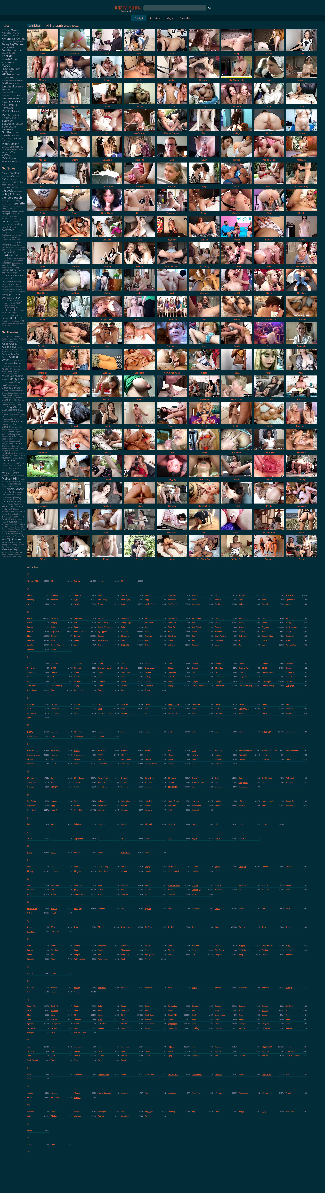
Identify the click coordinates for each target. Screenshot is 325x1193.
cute (14, 224)
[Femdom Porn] (269, 557)
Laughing (172, 867)
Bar (75, 623)
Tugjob (53, 1060)
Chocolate (219, 668)
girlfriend (5, 249)
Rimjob (218, 987)
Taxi (193, 1047)
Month (59, 25)
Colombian (172, 677)
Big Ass (265, 627)
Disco (194, 709)
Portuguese (149, 955)
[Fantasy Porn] (269, 238)
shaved (5, 307)
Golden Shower (198, 782)
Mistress (218, 890)
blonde (6, 197)
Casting (195, 663)
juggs (4, 265)
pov (4, 297)
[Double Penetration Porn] (301, 264)
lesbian (5, 270)
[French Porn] (107, 105)
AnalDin (20, 39)
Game (53, 778)
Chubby (265, 668)
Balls (287, 618)
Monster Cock (79, 894)
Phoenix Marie (9, 501)
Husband (195, 810)
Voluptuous (55, 1097)
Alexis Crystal (9, 343)
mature (21, 275)
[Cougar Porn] (204, 185)
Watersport (102, 1112)
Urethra (30, 1079)
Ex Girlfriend (290, 732)
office (16, 287)
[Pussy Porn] (139, 398)
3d (52, 581)
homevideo (12, 258)
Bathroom (172, 623)
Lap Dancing (103, 867)
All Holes (242, 595)
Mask (100, 885)
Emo (123, 732)
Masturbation (174, 885)
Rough (289, 987)
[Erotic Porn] (107, 78)
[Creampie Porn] (301, 344)
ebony (20, 232)
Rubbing (54, 992)
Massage (124, 885)
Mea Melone (19, 476)
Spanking (195, 1019)
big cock (7, 190)
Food (194, 759)
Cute (123, 690)
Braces (265, 640)
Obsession (17, 497)
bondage (5, 201)
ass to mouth (12, 179)
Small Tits (172, 1015)
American (54, 600)
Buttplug (30, 649)
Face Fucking (32, 750)
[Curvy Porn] (269, 51)
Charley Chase (14, 402)
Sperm (241, 1019)
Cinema (54, 672)
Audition (242, 604)
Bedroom (78, 627)
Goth (264, 782)
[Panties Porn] (236, 531)
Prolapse (289, 955)
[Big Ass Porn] (139, 78)
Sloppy (100, 1015)
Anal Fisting (102, 600)
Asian (100, 604)
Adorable (77, 595)
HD (240, 801)
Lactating (78, 867)
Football (218, 759)
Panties (77, 946)
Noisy (170, 908)
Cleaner (148, 672)
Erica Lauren (10, 417)
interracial (6, 263)
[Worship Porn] (301, 477)
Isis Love (15, 427)
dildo (16, 227)
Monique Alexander (10, 486)
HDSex (6, 74)
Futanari (218, 764)
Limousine (55, 871)
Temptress (16, 542)
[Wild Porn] (42, 477)
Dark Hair (125, 704)
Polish (53, 955)
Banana (30, 623)
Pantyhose (102, 946)
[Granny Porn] (301, 131)
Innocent (101, 824)
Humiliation (102, 810)
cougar (15, 211)
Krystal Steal (8, 458)
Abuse (29, 595)
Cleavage (172, 672)
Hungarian (149, 810)
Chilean (171, 668)
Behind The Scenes (105, 627)
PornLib (15, 115)
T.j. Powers (14, 539)
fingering (6, 245)
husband (13, 261)
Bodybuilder (243, 636)
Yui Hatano (16, 557)
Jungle (241, 838)
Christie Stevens (9, 404)
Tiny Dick (265, 1051)
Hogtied (124, 805)
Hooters (218, 805)
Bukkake (171, 645)
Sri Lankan (102, 1024)
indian (20, 261)
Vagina (77, 1093)
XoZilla (5, 152)
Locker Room (103, 871)
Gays (170, 18)
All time (50, 25)
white (22, 323)
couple (21, 211)
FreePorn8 (8, 62)
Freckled (30, 764)
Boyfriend (219, 640)
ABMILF (6, 35)
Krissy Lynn (7, 455)
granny (12, 250)
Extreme (101, 736)
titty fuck (15, 321)
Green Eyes (102, 787)
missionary (7, 281)
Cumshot (290, 686)
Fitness (77, 759)
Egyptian (54, 732)
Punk (123, 959)
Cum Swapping (268, 686)
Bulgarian (195, 645)
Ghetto (194, 778)
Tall (99, 1047)
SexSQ (19, 124)
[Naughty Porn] (172, 424)
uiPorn (17, 138)
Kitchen (77, 852)
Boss (123, 640)
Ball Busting (172, 618)
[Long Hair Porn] (139, 371)
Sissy (217, 1010)
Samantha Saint (14, 514)
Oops (194, 927)
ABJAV (16, 33)
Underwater (149, 1074)
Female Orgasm (33, 755)
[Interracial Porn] (204, 291)
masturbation (9, 275)
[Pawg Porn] (139, 238)
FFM (146, 755)
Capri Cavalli (7, 395)
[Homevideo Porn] (75, 264)
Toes (29, 1056)
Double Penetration (105, 713)
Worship (101, 1116)
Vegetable (172, 1093)
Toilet (53, 1056)
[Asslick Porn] (107, 451)
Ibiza (29, 824)
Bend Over (172, 627)
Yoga (53, 1144)
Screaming (172, 1006)
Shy (193, 1010)
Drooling (218, 713)
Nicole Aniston (9, 492)
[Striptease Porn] (301, 398)
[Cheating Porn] (301, 291)
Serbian (265, 1006)
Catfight (218, 663)
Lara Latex (19, 458)
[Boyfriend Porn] (172, 238)
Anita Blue (12, 366)
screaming (13, 305)
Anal (76, 599)
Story (217, 1024)
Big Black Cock (291, 627)
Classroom (125, 672)
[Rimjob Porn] (236, 158)
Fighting (195, 755)
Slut (123, 1015)
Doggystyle (244, 709)
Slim (76, 1015)
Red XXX (6, 506)
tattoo (5, 318)
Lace (53, 867)
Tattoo (171, 1047)
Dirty (146, 709)
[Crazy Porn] (172, 105)
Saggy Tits (31, 1006)
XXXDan (6, 155)
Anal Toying (125, 600)
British (100, 645)
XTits (12, 152)
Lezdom (265, 867)
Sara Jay (7, 516)
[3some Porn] (236, 238)
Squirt (76, 1024)
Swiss (53, 1033)
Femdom (54, 755)
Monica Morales (14, 484)
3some (5, 173)
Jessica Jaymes (9, 439)
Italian (264, 824)
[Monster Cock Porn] (172, 264)
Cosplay (77, 681)
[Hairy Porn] (204, 51)
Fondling (171, 759)
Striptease (31, 1028)
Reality (77, 987)
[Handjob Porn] (139, 185)
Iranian (194, 824)
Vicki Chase (6, 557)
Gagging (31, 778)
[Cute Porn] (139, 344)
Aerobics (124, 595)
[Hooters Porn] (42, 131)
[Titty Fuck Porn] (139, 318)
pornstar (14, 294)
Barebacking (103, 623)
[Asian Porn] (139, 51)
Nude (217, 908)
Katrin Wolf (13, 451)
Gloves (124, 782)
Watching (78, 1112)
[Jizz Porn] (42, 531)
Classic (100, 672)
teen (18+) (15, 317)
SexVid (12, 126)
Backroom (78, 618)
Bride (76, 645)
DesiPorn (7, 50)
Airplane (195, 595)
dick (11, 227)
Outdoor (31, 931)
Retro (123, 987)
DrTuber (18, 50)
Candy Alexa (19, 393)
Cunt (53, 690)
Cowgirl (218, 681)
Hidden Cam (291, 801)
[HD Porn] (42, 238)
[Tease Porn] (204, 318)
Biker (147, 632)
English (171, 732)
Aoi (19, 366)
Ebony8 (5, 53)
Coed (100, 677)
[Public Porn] (42, 211)
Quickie (54, 973)
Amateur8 (8, 38)
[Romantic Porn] (107, 398)
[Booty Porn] (269, 131)
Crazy (241, 681)
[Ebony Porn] (236, 318)
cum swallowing (14, 219)
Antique (218, 600)
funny (19, 245)
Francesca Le (7, 419)
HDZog (5, 78)
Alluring (265, 595)
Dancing (54, 704)
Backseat (101, 618)
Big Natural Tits (80, 632)
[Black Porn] (236, 185)
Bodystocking (267, 636)
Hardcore (196, 801)
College (148, 677)
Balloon (265, 618)
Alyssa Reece (12, 352)
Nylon (29, 913)
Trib (216, 1056)
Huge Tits (78, 810)
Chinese (195, 668)
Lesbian (242, 867)
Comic (194, 677)
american (5, 176)
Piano (147, 950)
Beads (264, 623)
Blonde (77, 636)
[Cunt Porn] (204, 344)
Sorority (124, 1019)
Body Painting (220, 636)
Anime (194, 600)
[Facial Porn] (75, 531)
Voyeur (77, 1097)
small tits (6, 310)
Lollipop (124, 871)
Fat (169, 750)
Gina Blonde (16, 421)
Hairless (54, 801)
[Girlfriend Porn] (301, 318)
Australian (266, 604)
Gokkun (171, 782)
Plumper (289, 950)
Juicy (217, 838)
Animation (172, 600)
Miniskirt (148, 890)
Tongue (77, 1056)
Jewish (147, 838)
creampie (15, 213)
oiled (22, 287)
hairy (4, 252)
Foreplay (265, 759)
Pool (99, 955)
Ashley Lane (12, 374)
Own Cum (55, 931)
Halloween (102, 801)
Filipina (218, 755)
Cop (28, 681)
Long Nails (196, 871)
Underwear (173, 1074)
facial (14, 237)
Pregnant (218, 955)
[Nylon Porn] (139, 105)
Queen (30, 973)
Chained (77, 668)
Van (146, 1093)
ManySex (6, 89)
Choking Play (244, 668)
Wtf (146, 1116)
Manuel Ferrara (10, 473)
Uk (52, 1074)
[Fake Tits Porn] (269, 424)
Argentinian (290, 600)
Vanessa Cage (8, 552)
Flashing (101, 759)
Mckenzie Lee (7, 476)
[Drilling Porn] (75, 158)
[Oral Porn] (139, 531)
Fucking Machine (151, 764)
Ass (123, 604)
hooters (22, 258)
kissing (15, 265)
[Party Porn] (269, 344)
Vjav (22, 147)
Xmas (29, 1130)
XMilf (21, 150)
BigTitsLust (17, 44)
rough (18, 303)
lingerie (21, 270)
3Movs (15, 30)
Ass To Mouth (150, 604)
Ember (16, 414)
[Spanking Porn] (107, 158)
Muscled (171, 894)
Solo (100, 1019)
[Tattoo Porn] (204, 531)
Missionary (196, 890)
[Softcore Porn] (139, 424)
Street (288, 1024)
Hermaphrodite (268, 801)
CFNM (53, 668)
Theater (77, 1051)
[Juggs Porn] (107, 344)
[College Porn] (236, 131)
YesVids (16, 161)
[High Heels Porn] (42, 291)
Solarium (77, 1019)
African (147, 595)
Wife (264, 1111)
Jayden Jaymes (13, 434)
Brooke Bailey (7, 393)
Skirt (287, 1010)
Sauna (123, 1006)
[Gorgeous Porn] (42, 504)
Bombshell (290, 636)
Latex (123, 867)
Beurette (218, 627)
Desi (287, 704)
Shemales (185, 18)
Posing (171, 955)
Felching (218, 750)
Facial (76, 750)
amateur (15, 173)
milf (11, 278)
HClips (5, 71)
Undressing (197, 1074)
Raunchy (30, 987)
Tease (241, 1047)
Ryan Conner (14, 512)
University (242, 1074)
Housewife (290, 805)
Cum (170, 686)
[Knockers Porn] (301, 78)
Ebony (30, 732)
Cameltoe (54, 663)
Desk (29, 709)
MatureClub (9, 92)
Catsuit (241, 663)
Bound (170, 640)
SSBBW (124, 1024)
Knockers (125, 852)
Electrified (78, 732)
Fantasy (124, 750)
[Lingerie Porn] (107, 424)
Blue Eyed (172, 636)
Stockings (172, 1024)
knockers (5, 268)
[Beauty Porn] (139, 264)
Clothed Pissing (268, 672)
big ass (6, 187)
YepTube (6, 161)
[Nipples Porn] (75, 105)
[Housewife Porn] (204, 78)
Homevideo (196, 805)
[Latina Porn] (107, 531)
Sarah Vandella (9, 519)
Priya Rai (21, 502)
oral (7, 289)
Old (99, 927)
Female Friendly (292, 750)
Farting (147, 750)
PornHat (7, 111)
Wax (123, 1112)
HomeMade (8, 80)
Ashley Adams (8, 371)
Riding (194, 987)
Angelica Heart (16, 361)
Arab (264, 600)
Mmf (240, 890)
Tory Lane (15, 547)
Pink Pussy (219, 950)
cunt (3, 224)
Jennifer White (16, 436)
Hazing (218, 801)
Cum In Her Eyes (198, 686)
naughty (5, 287)
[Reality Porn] (139, 211)
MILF (76, 890)
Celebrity (289, 663)
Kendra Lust (7, 453)
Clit (216, 672)
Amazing (30, 600)
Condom (265, 677)
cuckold (5, 216)
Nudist (241, 908)
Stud (76, 1028)
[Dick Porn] (139, 451)
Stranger (242, 1024)
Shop (100, 1010)
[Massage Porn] (301, 158)
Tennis (288, 1047)
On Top (171, 927)
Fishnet (30, 759)
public (9, 298)
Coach (76, 677)
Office (53, 927)
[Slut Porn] (139, 477)
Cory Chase (14, 407)
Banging (54, 623)
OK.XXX (15, 101)
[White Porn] (75, 477)
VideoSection (10, 144)
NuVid (5, 102)
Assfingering (173, 604)
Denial (241, 704)
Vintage (265, 1093)
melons (5, 279)
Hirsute (77, 805)
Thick (100, 1051)
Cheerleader (150, 668)
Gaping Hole (103, 778)
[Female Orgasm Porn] (172, 131)
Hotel (264, 805)
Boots (53, 640)
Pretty (241, 955)
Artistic (76, 604)
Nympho (54, 913)
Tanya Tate (6, 542)
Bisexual (242, 632)
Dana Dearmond (9, 410)
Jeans (100, 838)
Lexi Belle (6, 463)
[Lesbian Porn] (139, 291)
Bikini (170, 632)
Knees (100, 852)
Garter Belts (149, 778)
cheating (12, 206)
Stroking (54, 1028)
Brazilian (30, 645)
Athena (5, 376)
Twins (123, 1060)
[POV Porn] (42, 185)
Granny (54, 787)
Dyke (29, 718)
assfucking (6, 182)
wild (8, 326)
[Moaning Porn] (107, 557)
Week (67, 25)
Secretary (195, 1006)
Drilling (194, 713)
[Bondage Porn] (172, 78)
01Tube (6, 30)
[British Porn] (269, 264)
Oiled (76, 927)
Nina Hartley (7, 497)
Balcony (148, 618)
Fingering (243, 755)
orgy (20, 289)
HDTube (16, 75)
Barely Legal (126, 623)
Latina (147, 867)
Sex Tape (289, 1006)
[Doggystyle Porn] (172, 211)
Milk (122, 890)
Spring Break (56, 1024)
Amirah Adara (8, 354)
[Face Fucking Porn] (301, 185)
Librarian (289, 867)
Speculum (219, 1019)
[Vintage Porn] (269, 371)
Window (54, 1116)
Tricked (265, 1056)
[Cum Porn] (172, 451)
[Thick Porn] (204, 451)
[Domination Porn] (172, 344)
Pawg (217, 946)
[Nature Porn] (172, 557)
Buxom (53, 649)
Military (100, 890)
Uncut (123, 1074)
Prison (264, 955)
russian (5, 305)
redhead (12, 300)
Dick (100, 709)
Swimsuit (289, 1028)
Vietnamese (243, 1093)
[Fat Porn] (204, 105)
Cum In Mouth (220, 686)
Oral (217, 927)
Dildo (123, 709)
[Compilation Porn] (107, 185)
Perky (288, 946)
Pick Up (171, 950)
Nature (54, 908)
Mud (146, 894)
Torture (124, 1056)
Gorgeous (243, 782)
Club (52, 677)
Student (101, 1028)
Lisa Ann (17, 465)
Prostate (30, 959)
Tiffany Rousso (18, 545)
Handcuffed (125, 801)
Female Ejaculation (269, 750)
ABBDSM (7, 33)
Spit (263, 1019)
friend (14, 245)
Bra (240, 640)
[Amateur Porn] (75, 131)
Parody (147, 946)
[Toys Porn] (172, 51)
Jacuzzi (30, 838)
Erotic (194, 732)
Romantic (266, 987)
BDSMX (19, 42)
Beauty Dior (16, 379)
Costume (101, 681)
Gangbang (79, 778)
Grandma (289, 782)
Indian (53, 824)
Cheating (124, 668)
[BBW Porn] (42, 51)
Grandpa (30, 787)
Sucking (195, 1028)
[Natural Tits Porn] (236, 398)
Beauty (288, 623)
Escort (217, 732)
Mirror (170, 890)
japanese (16, 263)
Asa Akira (21, 369)
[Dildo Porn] (269, 211)
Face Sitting (55, 750)
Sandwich (54, 1006)
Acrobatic (54, 595)
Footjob (242, 759)
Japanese (78, 838)
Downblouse (126, 713)
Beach (241, 623)
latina (12, 267)
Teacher (218, 1047)
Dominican (55, 713)
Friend (76, 764)
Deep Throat (173, 704)
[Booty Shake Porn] (269, 451)
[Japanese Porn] (75, 344)
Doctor (217, 709)
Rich (170, 987)
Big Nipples (102, 632)
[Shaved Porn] (107, 477)
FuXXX (6, 65)
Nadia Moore (15, 489)
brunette (19, 203)
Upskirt (288, 1074)
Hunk (170, 810)
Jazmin (5, 436)
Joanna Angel (14, 441)
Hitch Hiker (102, 805)
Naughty (78, 908)
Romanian (243, 987)
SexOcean (8, 123)
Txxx (4, 138)
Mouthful (124, 894)
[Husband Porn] (75, 557)
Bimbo (194, 632)
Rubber (30, 992)
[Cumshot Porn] (42, 105)
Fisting (53, 759)
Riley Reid (7, 509)
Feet (194, 750)
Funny (170, 764)
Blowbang (125, 636)
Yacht (29, 1144)
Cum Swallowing (245, 686)
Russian (77, 992)
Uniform (218, 1074)
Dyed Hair (290, 713)
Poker (29, 955)
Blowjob (148, 636)
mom (4, 284)
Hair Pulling (31, 801)
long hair (5, 272)
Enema (147, 732)
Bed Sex (54, 627)
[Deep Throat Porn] (107, 211)
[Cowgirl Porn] (301, 531)
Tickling (195, 1051)
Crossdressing (56, 686)
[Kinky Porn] (236, 51)
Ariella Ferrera (8, 369)
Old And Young (127, 927)
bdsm (4, 185)
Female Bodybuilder (247, 750)
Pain (29, 946)
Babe (29, 618)
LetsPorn (19, 86)
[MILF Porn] (301, 371)
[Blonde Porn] (236, 344)
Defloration (196, 704)
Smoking (195, 1015)
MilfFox (19, 98)
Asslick (218, 604)
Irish (216, 824)
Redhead (102, 987)
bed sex (18, 185)
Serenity (13, 524)
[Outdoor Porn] (42, 318)
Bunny (217, 645)
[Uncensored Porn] (269, 531)
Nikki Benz (16, 495)
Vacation (30, 1093)
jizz (22, 263)
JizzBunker (8, 83)
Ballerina (242, 618)
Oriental (289, 927)
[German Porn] (172, 504)
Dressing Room (174, 713)
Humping (124, 810)
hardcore (8, 255)
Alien (217, 595)
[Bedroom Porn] (75, 451)
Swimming (266, 1028)
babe (15, 182)
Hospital (242, 805)
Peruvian (54, 950)
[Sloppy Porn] (204, 211)
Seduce (218, 1006)
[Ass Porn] (172, 398)
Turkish (77, 1060)
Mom (29, 894)
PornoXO (6, 117)
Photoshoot (125, 950)
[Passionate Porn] (301, 424)
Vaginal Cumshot (104, 1093)
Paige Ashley (7, 499)
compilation (6, 211)
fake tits (21, 237)
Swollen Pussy (80, 1033)
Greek (76, 787)
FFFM (123, 755)
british (10, 204)
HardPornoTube (11, 68)
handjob (11, 252)
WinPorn (6, 149)
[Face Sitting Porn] (204, 477)
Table (29, 1047)
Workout (77, 1116)
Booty (76, 640)
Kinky (29, 852)
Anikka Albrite (7, 364)
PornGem (7, 107)
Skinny (265, 1010)
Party (170, 946)
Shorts (147, 1010)
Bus (240, 645)
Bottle (147, 640)
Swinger (30, 1033)
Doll (263, 709)
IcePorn (19, 80)
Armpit (29, 604)
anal (12, 176)
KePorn (18, 83)
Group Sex (173, 787)
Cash (170, 663)
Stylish (147, 1028)
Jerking (124, 838)
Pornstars (155, 18)
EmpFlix (12, 53)
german (22, 247)
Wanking (54, 1112)
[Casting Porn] (301, 238)
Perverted (78, 950)
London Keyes (8, 468)
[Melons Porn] (42, 158)
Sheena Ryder (14, 529)
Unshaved (266, 1074)
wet (17, 323)
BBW (194, 623)
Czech (147, 690)
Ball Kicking (196, 618)
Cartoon (148, 663)
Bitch (264, 632)
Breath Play (55, 645)
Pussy (147, 959)
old (3, 289)
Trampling (196, 1056)
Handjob (148, 801)
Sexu (5, 126)
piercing (5, 295)
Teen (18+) (267, 1047)
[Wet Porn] (172, 291)
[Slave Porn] (269, 291)
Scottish (148, 1006)
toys (22, 321)
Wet (193, 1111)
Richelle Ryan (17, 506)
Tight (240, 1051)
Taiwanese (78, 1047)
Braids (288, 640)
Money (53, 894)
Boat (193, 636)
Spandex (148, 1019)
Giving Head (32, 782)
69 (122, 581)
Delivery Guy (220, 704)
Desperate (55, 709)
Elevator (101, 732)
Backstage (125, 618)
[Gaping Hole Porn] (107, 318)
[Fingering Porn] (42, 371)
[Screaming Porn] (172, 531)
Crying (76, 686)
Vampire (124, 1093)
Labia (29, 867)
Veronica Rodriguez (15, 554)
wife (4, 326)
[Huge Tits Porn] (139, 158)
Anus (241, 600)
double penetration (9, 232)
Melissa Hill (9, 478)
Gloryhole (101, 782)
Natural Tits (32, 908)
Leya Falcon (7, 466)
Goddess (148, 782)
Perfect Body (267, 946)
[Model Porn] (236, 477)
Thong (147, 1051)
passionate (20, 292)
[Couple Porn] (75, 211)
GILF (217, 778)
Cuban (100, 686)
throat (4, 321)
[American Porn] (75, 78)
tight (9, 321)
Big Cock (55, 631)
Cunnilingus (32, 690)
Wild (29, 1116)
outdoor (5, 291)
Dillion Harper (7, 415)
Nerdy (123, 908)
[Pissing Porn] (107, 264)
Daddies (30, 704)
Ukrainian (78, 1074)
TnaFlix (6, 135)
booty (12, 200)
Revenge (148, 987)
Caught (265, 663)
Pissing (265, 950)
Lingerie (77, 871)
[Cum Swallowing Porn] (172, 371)
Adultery (101, 595)
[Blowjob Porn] (75, 424)
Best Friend (196, 627)
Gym (193, 787)
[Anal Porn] (42, 424)
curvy (9, 224)
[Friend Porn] (269, 185)
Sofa (29, 1019)
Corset (53, 681)
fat (10, 240)
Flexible (148, 759)
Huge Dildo (55, 810)
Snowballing (220, 1015)
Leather (195, 867)
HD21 (12, 71)
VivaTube (14, 147)
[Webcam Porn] (107, 371)
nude (11, 286)
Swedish (242, 1028)
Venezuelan (196, 1093)
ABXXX (14, 35)
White (241, 1111)
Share (29, 1010)
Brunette (125, 645)
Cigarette (31, 672)
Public (53, 959)
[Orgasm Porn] (75, 238)
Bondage (30, 640)
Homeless (172, 805)
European (266, 732)
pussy (17, 297)
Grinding (124, 787)
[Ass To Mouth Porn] (269, 158)
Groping (148, 787)
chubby (19, 206)
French (53, 764)
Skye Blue (12, 531)
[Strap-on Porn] (236, 264)
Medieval (242, 885)
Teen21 (17, 132)
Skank (241, 1010)
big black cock (18, 188)
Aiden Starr (13, 339)
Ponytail (77, 955)
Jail (52, 838)
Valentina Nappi (10, 549)
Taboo (53, 1047)
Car (122, 663)
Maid (29, 885)
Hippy (53, 805)
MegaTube (8, 98)
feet (13, 240)
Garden (124, 778)
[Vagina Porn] (269, 477)
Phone (100, 950)
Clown (29, 677)
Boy (193, 640)
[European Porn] (236, 451)
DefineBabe (8, 47)
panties (12, 292)
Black (29, 636)
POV (194, 954)
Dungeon (242, 713)
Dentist (265, 704)
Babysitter (55, 618)
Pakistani (54, 946)
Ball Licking (219, 618)
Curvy (100, 690)
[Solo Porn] (172, 158)
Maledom (78, 885)
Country (171, 681)
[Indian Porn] (236, 371)
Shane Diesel (15, 527)
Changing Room (104, 668)
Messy (288, 885)
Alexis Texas (14, 350)
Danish (77, 704)
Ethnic (241, 732)
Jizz (170, 838)
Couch (123, 681)
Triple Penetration (293, 1056)
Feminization (79, 755)
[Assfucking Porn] (139, 131)
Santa (76, 1006)
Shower (171, 1010)
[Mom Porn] (107, 131)
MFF (52, 890)
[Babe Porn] (301, 51)
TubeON (15, 135)
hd (16, 255)
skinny (12, 308)
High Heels (31, 805)
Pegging (242, 946)
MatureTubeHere (12, 95)
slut (18, 307)
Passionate (196, 946)
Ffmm (170, 755)
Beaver (30, 627)
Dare (100, 704)
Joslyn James (7, 444)
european (6, 235)
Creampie (266, 681)
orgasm (13, 289)
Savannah (12, 522)
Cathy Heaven (16, 398)
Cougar (148, 681)
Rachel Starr (19, 504)
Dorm (76, 713)
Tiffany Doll (6, 545)
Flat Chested (126, 759)
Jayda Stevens (8, 431)
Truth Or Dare (32, 1060)
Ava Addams (16, 376)
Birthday (218, 632)
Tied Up (218, 1051)
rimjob (4, 303)
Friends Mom (103, 764)
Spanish (171, 1019)
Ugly (29, 1074)
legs (18, 267)
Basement (149, 623)
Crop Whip (31, 686)
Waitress (30, 1112)
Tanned (148, 1047)
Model (288, 890)
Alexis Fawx (9, 346)
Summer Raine (8, 536)
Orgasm (242, 927)
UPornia (6, 141)
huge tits (5, 260)
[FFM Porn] (75, 398)
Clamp (76, 672)
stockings (12, 312)
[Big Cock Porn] (107, 238)
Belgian (124, 627)
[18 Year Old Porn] (236, 557)
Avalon (4, 379)
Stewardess (149, 1024)
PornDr (13, 105)
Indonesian (78, 824)
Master (147, 885)
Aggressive (172, 595)
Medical (218, 885)
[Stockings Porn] (42, 344)
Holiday (148, 805)
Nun (263, 908)
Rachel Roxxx (7, 504)
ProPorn (15, 118)
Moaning (265, 890)
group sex (21, 249)
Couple (195, 681)
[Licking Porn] (236, 424)
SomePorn (7, 129)
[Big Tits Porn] (204, 238)
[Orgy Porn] (42, 264)
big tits (9, 194)
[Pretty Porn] (269, 504)
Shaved (54, 1010)
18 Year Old (32, 581)
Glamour (54, 782)
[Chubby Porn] (107, 291)
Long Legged (173, 871)
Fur (193, 764)
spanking (20, 310)
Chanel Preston (9, 400)
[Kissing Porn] (269, 398)
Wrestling (125, 1116)
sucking (14, 315)
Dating (147, 704)
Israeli (241, 824)
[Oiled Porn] (204, 424)
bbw (21, 182)
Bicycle (241, 627)
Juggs (194, 838)
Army (53, 604)
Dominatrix (31, 713)
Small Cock (149, 1015)
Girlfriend (290, 778)
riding (19, 300)
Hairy (76, 801)
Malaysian (55, 885)
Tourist (147, 1056)
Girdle (241, 778)
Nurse (288, 908)
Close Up (242, 672)
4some (100, 581)
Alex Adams (13, 341)
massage (13, 273)
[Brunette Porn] (236, 105)
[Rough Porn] (301, 211)
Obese (29, 927)
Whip (217, 1112)
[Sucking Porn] (75, 185)
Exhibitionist (32, 736)
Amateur (289, 595)
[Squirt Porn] (204, 158)
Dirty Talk (171, 709)
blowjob (17, 197)
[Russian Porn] (172, 185)
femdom (12, 242)
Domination (290, 709)
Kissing (54, 852)
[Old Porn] (269, 105)
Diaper (76, 709)
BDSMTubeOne (8, 42)
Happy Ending (173, 801)
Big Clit (30, 632)
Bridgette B (7, 388)
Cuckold (124, 686)
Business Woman (292, 645)
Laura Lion (8, 460)
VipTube (5, 147)
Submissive (172, 1028)
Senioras (7, 120)
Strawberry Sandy (14, 534)
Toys (170, 1056)
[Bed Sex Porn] (75, 291)
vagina (4, 323)
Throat (170, 1051)
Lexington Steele (17, 463)
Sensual (242, 1006)
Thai (52, 1051)
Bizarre (288, 632)
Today (75, 25)
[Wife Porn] (107, 51)
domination (19, 230)
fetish (19, 242)
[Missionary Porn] (204, 264)
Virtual (288, 1093)
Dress (147, 713)
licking (13, 270)
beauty (11, 185)
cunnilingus (17, 222)
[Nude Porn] (269, 78)
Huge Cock (31, 810)
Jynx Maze (6, 446)
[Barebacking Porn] (204, 504)
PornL (6, 114)
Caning (100, 663)
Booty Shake (103, 640)
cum (11, 216)
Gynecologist (244, 787)
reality (5, 300)
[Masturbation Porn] (75, 51)
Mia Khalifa (14, 481)
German (172, 778)
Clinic (194, 672)
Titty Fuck (289, 1051)
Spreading (31, 1024)
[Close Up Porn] (236, 211)
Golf (216, 782)
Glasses (77, 782)
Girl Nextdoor (267, 778)
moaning (17, 282)
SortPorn (7, 132)
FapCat (7, 56)
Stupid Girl (125, 1028)
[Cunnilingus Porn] (204, 398)
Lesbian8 (8, 86)
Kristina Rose (19, 455)
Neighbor (101, 908)
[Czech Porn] (204, 371)
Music (194, 894)
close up (5, 209)
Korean (147, 852)
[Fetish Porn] (301, 105)
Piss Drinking (244, 950)
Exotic (53, 736)
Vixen (29, 1097)
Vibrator (218, 1093)
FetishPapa (9, 59)
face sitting (6, 237)
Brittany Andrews (16, 391)
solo (14, 310)
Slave (53, 1015)
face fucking (16, 235)
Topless (101, 1056)
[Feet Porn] (75, 504)
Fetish (100, 755)
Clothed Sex (290, 672)
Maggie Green (11, 470)
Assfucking (196, 604)
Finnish (265, 755)
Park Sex (124, 946)
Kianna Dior (19, 453)
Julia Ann (18, 443)
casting (5, 206)
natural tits (13, 284)
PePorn (5, 105)
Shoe (76, 1010)
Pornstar (125, 954)
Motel (100, 894)
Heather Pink (7, 424)
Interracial (149, 824)
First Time (290, 755)
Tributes (242, 1056)
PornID (17, 111)
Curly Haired (79, 690)
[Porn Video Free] (128, 9)
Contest (289, 677)
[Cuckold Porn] (107, 504)
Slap (29, 1015)
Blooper (101, 636)
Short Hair (125, 1010)
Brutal (147, 645)
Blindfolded (55, 636)
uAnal (10, 139)
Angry (147, 600)
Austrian (289, 604)
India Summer (10, 425)
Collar (123, 677)
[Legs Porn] (75, 371)
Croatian (289, 681)
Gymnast (218, 787)
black (17, 194)
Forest (288, 759)
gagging (5, 247)
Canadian (78, 663)
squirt (4, 313)
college (13, 209)
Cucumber (149, 686)
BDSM (217, 623)
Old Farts (148, 927)
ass (4, 178)
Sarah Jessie (18, 517)
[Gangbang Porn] (301, 504)
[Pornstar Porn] (139, 557)
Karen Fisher (13, 448)
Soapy (241, 1015)
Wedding (171, 1112)
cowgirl (6, 213)
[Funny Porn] (301, 557)
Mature (195, 885)
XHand (15, 149)
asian (18, 176)
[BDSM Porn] (236, 291)
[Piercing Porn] (42, 398)
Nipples (148, 908)
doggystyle (8, 230)
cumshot (7, 221)
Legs (217, 867)
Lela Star (19, 461)
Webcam (149, 1111)
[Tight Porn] (204, 131)
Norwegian (196, 908)
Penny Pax (17, 499)
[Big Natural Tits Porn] (236, 78)
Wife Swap (290, 1112)
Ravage (54, 987)
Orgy (264, 927)
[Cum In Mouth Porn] (269, 318)
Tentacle (30, 1051)
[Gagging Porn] (172, 477)
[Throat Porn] (236, 504)
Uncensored (103, 1074)
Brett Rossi (12, 385)
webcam (11, 323)
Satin (100, 1006)
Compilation (243, 677)
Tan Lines (125, 1047)
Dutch (264, 713)
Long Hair (148, 871)
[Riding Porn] (139, 504)
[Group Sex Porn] (172, 318)
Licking (30, 871)
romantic (11, 303)
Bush (264, 645)
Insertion (124, 824)
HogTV (13, 77)
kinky (9, 265)
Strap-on (265, 1024)
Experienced (79, 736)
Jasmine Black (13, 429)
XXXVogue (9, 158)
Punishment (102, 959)
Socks (288, 1015)
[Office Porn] (42, 557)
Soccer (265, 1015)
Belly (146, 627)
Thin (123, 1051)
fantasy (5, 240)
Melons (265, 885)
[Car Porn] (75, 318)
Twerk (100, 1060)
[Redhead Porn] (301, 451)
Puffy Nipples (79, 959)
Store (194, 1024)
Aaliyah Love (8, 336)
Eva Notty (21, 417)
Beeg (5, 44)
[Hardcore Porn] (42, 451)
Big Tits (124, 631)
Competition (220, 677)
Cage (29, 663)
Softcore (54, 1019)
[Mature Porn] (42, 78)
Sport (288, 1019)
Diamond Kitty (14, 412)
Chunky (289, 668)
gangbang (13, 247)
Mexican (30, 890)
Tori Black (6, 547)
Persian (30, 950)
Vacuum (54, 1093)
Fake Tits (101, 750)
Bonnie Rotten (7, 382)
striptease (6, 315)
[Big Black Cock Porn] (204, 557)
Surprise (218, 1028)
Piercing (195, 950)
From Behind (126, 764)
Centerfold (31, 668)
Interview (171, 824)
